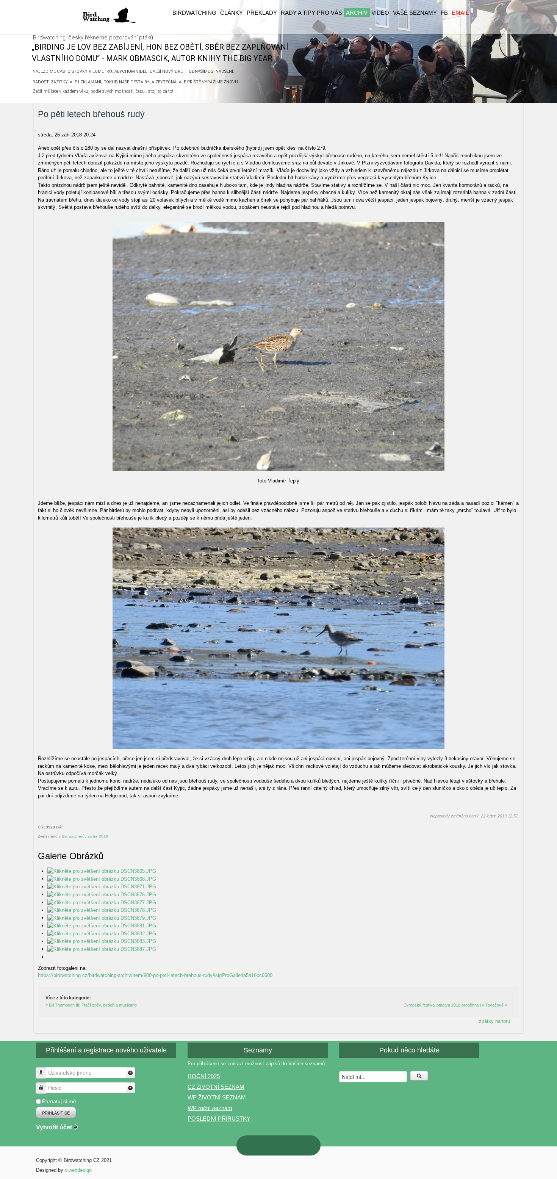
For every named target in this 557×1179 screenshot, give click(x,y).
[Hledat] (419, 1075)
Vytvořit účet (55, 1127)
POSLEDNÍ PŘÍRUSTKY (219, 1118)
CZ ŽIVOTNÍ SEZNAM (216, 1086)
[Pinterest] (255, 1145)
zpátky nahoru (494, 1021)
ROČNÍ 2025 (204, 1076)
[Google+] (270, 1146)
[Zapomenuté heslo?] (130, 1087)
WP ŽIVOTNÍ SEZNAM (217, 1097)
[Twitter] (286, 1146)
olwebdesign (78, 1170)
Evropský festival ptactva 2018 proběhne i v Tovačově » (455, 1005)
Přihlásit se (56, 1113)
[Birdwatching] (108, 15)
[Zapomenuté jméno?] (130, 1072)
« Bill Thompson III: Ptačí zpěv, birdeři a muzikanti (90, 1005)
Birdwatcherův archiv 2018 (85, 836)
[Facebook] (302, 1146)
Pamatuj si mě (59, 1101)
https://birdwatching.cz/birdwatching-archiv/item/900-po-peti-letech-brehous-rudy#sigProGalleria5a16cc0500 (155, 975)
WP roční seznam (210, 1108)
